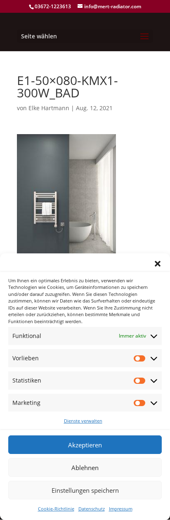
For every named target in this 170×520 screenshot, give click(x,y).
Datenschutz (91, 509)
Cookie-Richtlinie (56, 509)
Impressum (120, 509)
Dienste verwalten (83, 421)
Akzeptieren (85, 445)
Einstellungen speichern (85, 490)
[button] (157, 264)
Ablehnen (85, 467)
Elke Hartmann (48, 108)
